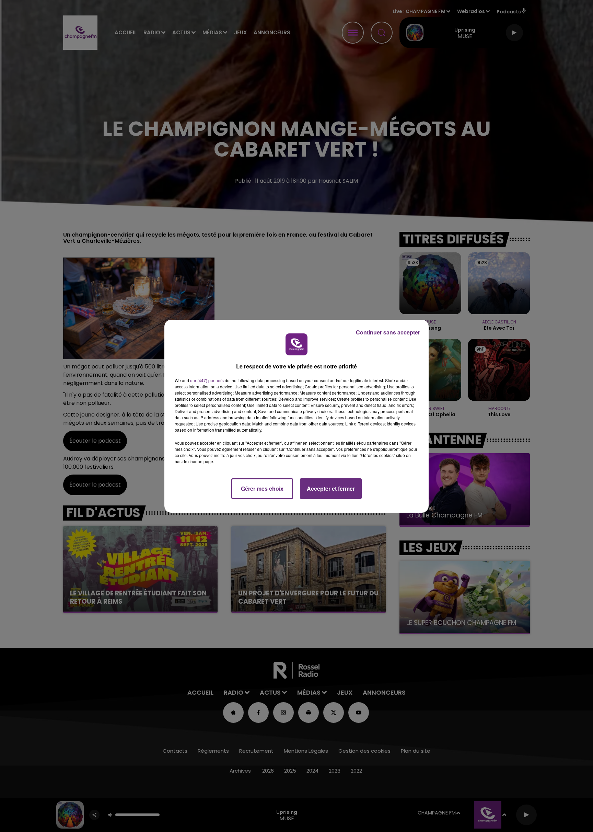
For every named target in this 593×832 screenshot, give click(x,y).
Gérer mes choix (262, 488)
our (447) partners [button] (207, 380)
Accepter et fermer (331, 488)
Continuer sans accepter (388, 332)
